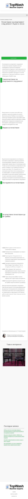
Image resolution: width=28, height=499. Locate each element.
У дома (14, 491)
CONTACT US (14, 496)
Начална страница (4, 19)
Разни (10, 19)
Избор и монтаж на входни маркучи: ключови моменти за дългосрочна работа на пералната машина (14, 431)
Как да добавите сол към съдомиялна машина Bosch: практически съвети (13, 444)
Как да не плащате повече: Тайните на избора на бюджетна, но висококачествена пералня (14, 436)
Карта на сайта (14, 494)
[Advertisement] (14, 39)
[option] (14, 336)
